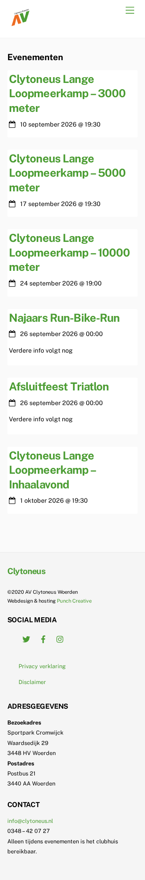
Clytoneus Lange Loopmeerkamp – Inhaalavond (52, 470)
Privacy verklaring (42, 666)
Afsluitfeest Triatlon (59, 386)
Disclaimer (32, 682)
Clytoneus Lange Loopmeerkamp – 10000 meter (69, 252)
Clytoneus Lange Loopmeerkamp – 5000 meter (67, 173)
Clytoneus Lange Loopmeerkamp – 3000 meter (67, 93)
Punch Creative (74, 601)
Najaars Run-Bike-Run (64, 317)
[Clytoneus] (21, 24)
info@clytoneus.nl (30, 821)
